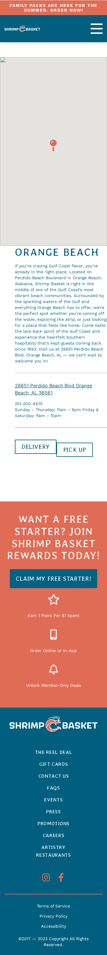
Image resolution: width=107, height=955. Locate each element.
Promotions (53, 823)
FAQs (53, 788)
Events (53, 800)
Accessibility (53, 926)
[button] (90, 28)
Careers (53, 835)
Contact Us (53, 776)
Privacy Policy (53, 916)
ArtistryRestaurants (53, 851)
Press (53, 811)
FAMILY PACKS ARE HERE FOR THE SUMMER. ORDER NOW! (53, 7)
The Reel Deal (53, 752)
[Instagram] (46, 877)
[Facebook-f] (60, 877)
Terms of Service (53, 906)
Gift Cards (53, 764)
